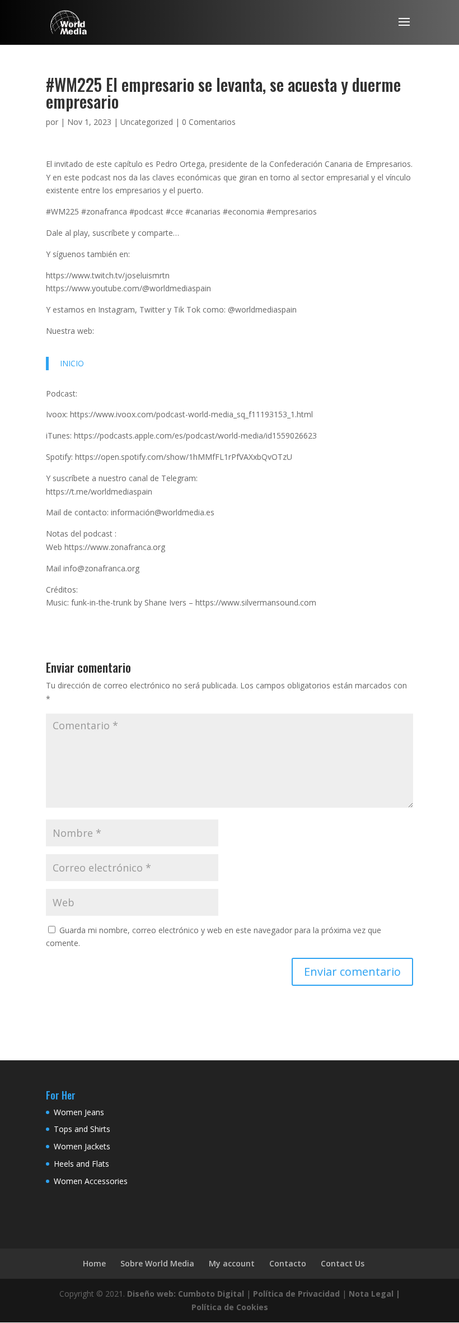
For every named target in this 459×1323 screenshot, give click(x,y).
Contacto (287, 1263)
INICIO (72, 363)
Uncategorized (146, 122)
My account (232, 1263)
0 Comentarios (209, 122)
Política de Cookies (229, 1307)
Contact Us (342, 1263)
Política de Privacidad (296, 1293)
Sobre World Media (157, 1263)
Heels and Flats (81, 1163)
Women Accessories (91, 1181)
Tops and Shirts (82, 1129)
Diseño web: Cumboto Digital (185, 1293)
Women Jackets (82, 1146)
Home (94, 1263)
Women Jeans (79, 1112)
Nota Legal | (374, 1293)
